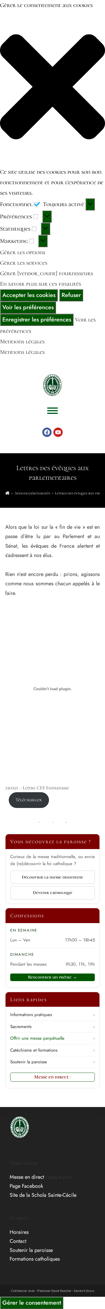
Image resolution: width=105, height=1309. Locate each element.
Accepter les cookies (28, 295)
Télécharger (28, 800)
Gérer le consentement (31, 1303)
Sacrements (52, 1026)
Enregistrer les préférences (36, 319)
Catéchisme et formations (52, 1050)
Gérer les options (22, 252)
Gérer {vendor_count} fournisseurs (46, 273)
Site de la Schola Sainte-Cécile (43, 1195)
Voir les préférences (28, 307)
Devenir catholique (52, 892)
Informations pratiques (52, 1014)
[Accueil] (7, 493)
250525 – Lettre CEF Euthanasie (37, 788)
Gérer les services (23, 262)
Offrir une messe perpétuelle (52, 1038)
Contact (18, 1241)
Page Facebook (26, 1186)
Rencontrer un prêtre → (52, 977)
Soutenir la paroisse (52, 1062)
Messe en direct (52, 1077)
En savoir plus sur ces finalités (40, 283)
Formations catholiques (35, 1259)
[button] (52, 88)
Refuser (71, 295)
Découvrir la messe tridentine (52, 877)
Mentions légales (22, 341)
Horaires (19, 1232)
